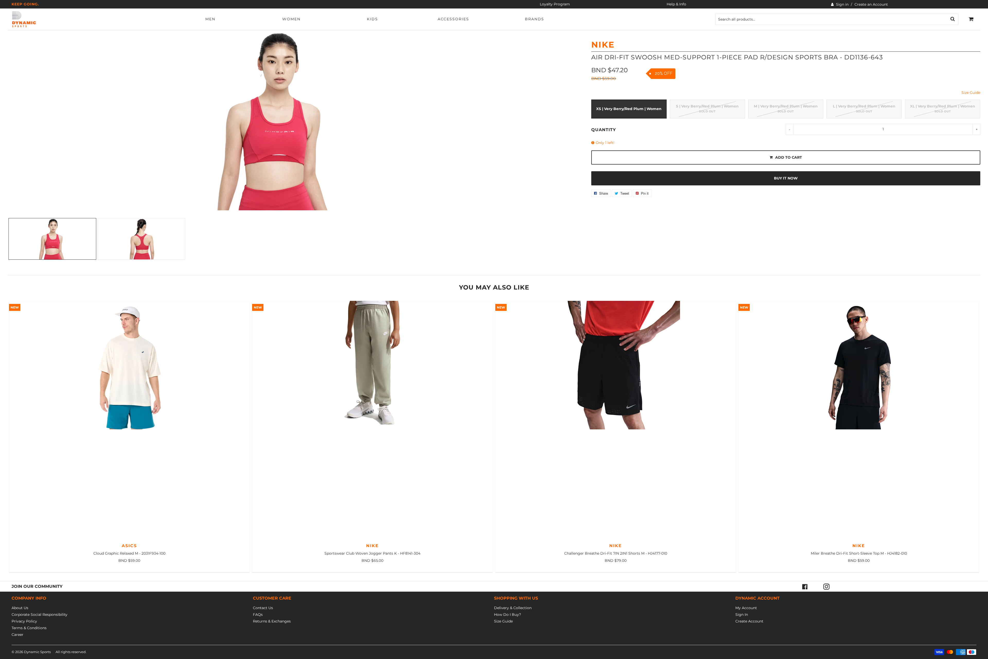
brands (534, 19)
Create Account (749, 621)
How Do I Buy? (507, 614)
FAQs (258, 614)
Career (17, 634)
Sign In (741, 614)
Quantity (603, 129)
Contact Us (263, 608)
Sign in (842, 4)
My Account (746, 608)
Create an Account (871, 4)
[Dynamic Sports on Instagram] (826, 586)
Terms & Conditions (29, 628)
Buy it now (786, 178)
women (291, 19)
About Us (20, 608)
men (210, 19)
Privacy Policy (24, 621)
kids (372, 19)
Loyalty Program (555, 4)
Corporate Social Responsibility (39, 614)
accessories (453, 19)
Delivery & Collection (513, 608)
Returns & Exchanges (272, 621)
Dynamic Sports (37, 652)
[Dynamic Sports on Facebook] (805, 586)
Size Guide (970, 92)
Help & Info (676, 4)
